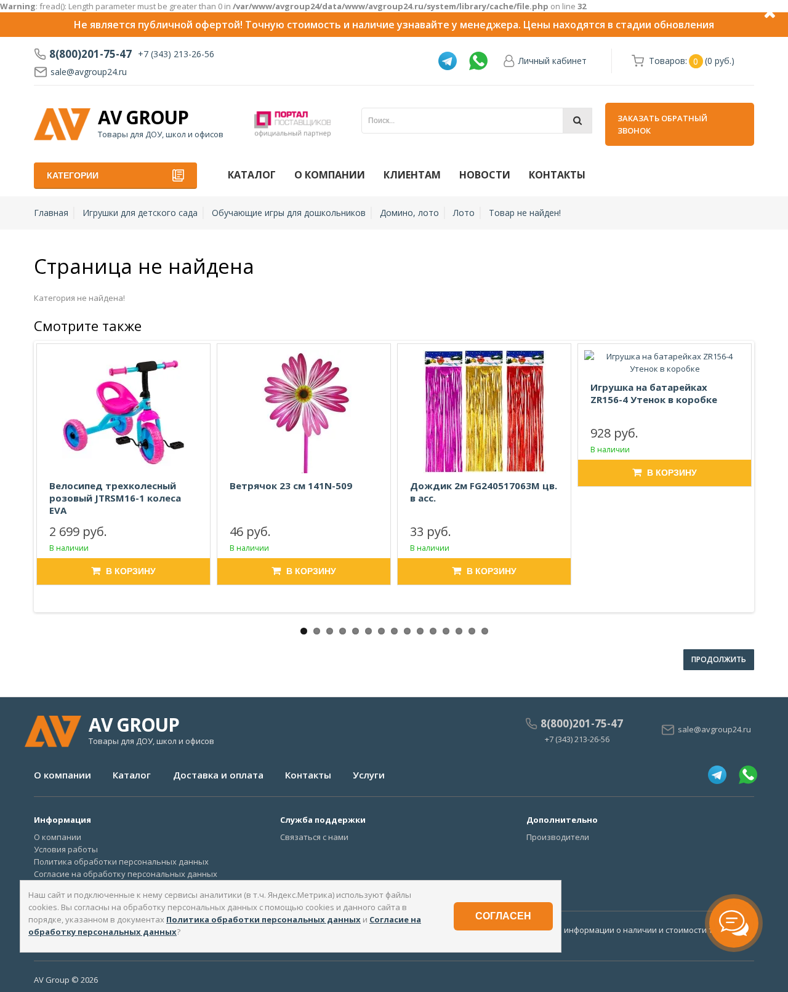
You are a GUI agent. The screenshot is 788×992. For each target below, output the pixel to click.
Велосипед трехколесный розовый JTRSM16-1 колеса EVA (115, 497)
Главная (51, 212)
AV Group (143, 117)
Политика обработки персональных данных (121, 861)
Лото (464, 212)
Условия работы (66, 849)
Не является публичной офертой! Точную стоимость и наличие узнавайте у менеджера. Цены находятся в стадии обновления (394, 24)
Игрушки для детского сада (140, 212)
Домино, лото (409, 212)
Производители (557, 836)
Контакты (557, 175)
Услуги (369, 775)
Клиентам (412, 175)
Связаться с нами (314, 836)
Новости (484, 175)
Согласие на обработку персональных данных (125, 873)
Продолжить (718, 659)
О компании (329, 175)
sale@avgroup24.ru (88, 72)
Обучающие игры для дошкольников (289, 212)
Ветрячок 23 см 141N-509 (291, 485)
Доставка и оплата (218, 775)
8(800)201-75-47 (90, 54)
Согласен (503, 916)
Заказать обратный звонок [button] (662, 124)
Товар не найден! (525, 212)
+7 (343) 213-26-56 (176, 54)
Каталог (252, 175)
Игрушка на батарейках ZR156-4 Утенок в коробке (653, 393)
